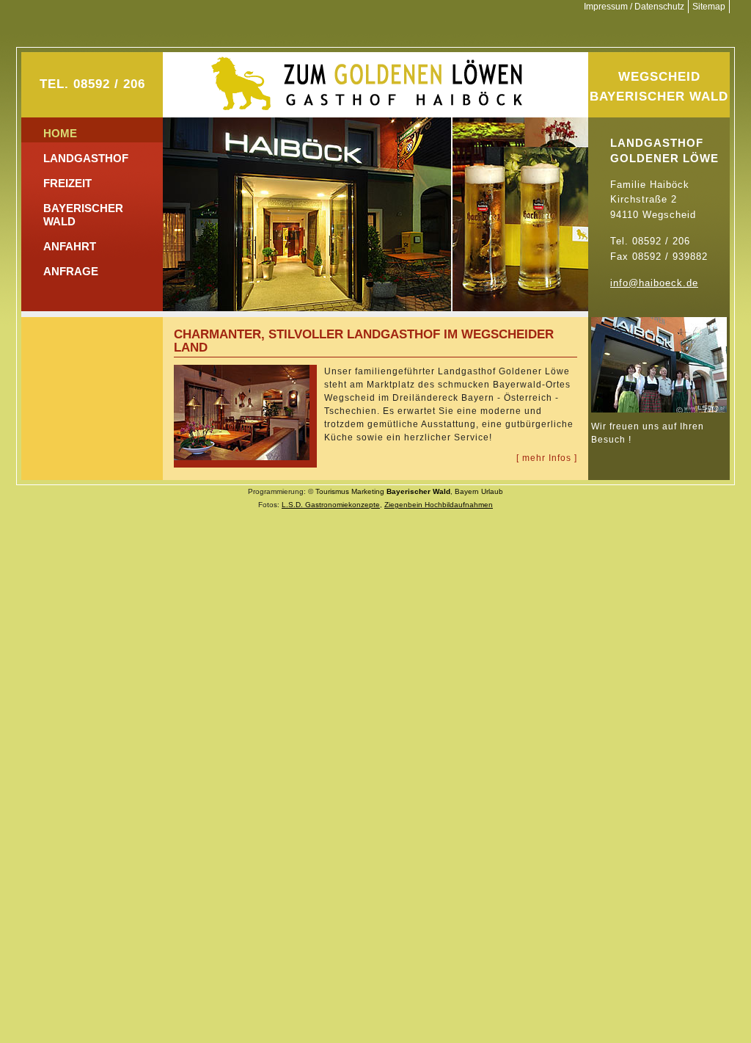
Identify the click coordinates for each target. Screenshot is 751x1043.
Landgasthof (85, 158)
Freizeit (67, 183)
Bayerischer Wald (83, 215)
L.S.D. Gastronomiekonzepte (331, 505)
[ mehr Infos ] (546, 458)
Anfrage (70, 271)
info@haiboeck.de (654, 282)
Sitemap (708, 6)
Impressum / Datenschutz (634, 6)
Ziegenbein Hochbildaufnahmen (438, 505)
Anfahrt (69, 246)
